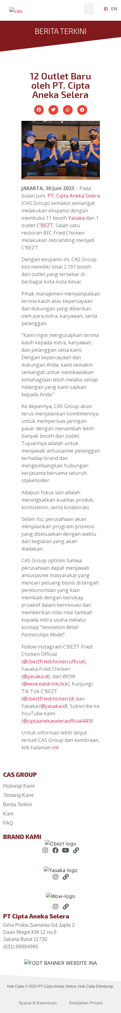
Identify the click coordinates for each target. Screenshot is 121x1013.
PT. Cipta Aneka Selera (73, 195)
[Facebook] (55, 850)
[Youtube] (66, 850)
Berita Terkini (17, 804)
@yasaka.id (35, 676)
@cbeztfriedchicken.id (48, 698)
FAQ (8, 823)
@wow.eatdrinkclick (45, 683)
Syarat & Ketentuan (38, 1002)
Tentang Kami (18, 795)
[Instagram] (45, 850)
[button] (89, 9)
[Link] (76, 850)
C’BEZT (45, 225)
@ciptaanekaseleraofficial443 (57, 720)
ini (55, 747)
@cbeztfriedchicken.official (53, 661)
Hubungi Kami (19, 786)
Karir (8, 813)
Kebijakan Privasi (86, 1002)
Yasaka (76, 218)
